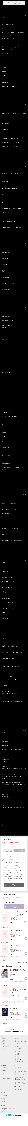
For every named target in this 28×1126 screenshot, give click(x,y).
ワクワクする (8, 872)
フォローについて (21, 911)
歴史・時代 (17, 1054)
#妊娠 (3, 899)
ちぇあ (11, 992)
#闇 (10, 1019)
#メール (5, 958)
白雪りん (12, 972)
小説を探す (4, 1038)
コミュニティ (4, 1048)
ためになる (19, 878)
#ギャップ (6, 983)
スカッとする (19, 874)
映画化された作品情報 (6, 1078)
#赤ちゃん (18, 897)
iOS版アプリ (4, 1094)
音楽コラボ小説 (5, 1046)
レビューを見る (6, 854)
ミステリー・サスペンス (19, 1049)
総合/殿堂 (16, 1038)
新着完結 (3, 1040)
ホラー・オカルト (18, 1051)
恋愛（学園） (17, 1045)
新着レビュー (4, 1041)
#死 (22, 897)
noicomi (3, 1074)
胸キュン (7, 870)
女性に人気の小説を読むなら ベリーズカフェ (8, 1109)
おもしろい (19, 870)
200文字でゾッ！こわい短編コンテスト (20, 1080)
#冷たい (6, 981)
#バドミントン (7, 956)
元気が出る (8, 876)
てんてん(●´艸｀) (14, 915)
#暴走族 (7, 1019)
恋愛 (15, 1040)
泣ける (7, 865)
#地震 (3, 897)
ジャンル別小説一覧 (5, 1045)
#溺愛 (20, 981)
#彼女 (14, 897)
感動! (6, 868)
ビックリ (7, 881)
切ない (18, 865)
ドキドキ (18, 868)
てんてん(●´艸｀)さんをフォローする (15, 906)
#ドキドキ (14, 924)
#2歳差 (2, 956)
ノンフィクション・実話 (19, 1048)
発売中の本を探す (5, 1067)
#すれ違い (19, 924)
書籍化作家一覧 (5, 1070)
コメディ (16, 1056)
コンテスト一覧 (18, 1067)
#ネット (4, 924)
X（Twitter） (4, 1099)
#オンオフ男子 (23, 1001)
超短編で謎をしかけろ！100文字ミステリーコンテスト (20, 1072)
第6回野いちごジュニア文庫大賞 (20, 1069)
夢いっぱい (19, 876)
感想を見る (17, 854)
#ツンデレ (3, 1002)
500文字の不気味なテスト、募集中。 (20, 1078)
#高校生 (21, 956)
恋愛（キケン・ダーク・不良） (21, 1041)
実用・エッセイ (18, 1059)
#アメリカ (13, 956)
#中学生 (17, 956)
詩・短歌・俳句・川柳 (19, 1061)
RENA (11, 1010)
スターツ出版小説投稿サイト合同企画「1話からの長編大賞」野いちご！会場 (21, 1083)
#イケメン (17, 1002)
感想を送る (20, 850)
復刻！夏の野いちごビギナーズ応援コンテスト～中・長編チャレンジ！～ (21, 1074)
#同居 (2, 1001)
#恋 (1, 924)
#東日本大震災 (8, 897)
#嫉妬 (23, 981)
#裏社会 (13, 1019)
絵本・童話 (17, 1058)
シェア (21, 1031)
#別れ (2, 958)
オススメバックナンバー (19, 1089)
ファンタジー (17, 1053)
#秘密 (7, 1002)
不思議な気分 (8, 878)
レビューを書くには (7, 856)
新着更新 (3, 1043)
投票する (14, 885)
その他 (16, 1062)
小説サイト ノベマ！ (5, 1111)
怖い (17, 872)
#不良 (17, 1019)
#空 (24, 956)
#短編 (6, 899)
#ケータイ (9, 924)
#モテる (2, 981)
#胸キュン (17, 981)
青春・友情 (17, 1046)
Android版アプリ (5, 1095)
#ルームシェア (12, 1002)
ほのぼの (7, 874)
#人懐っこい (11, 981)
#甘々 (2, 983)
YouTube (3, 1101)
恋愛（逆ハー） (18, 1043)
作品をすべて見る (21, 962)
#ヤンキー (3, 1019)
